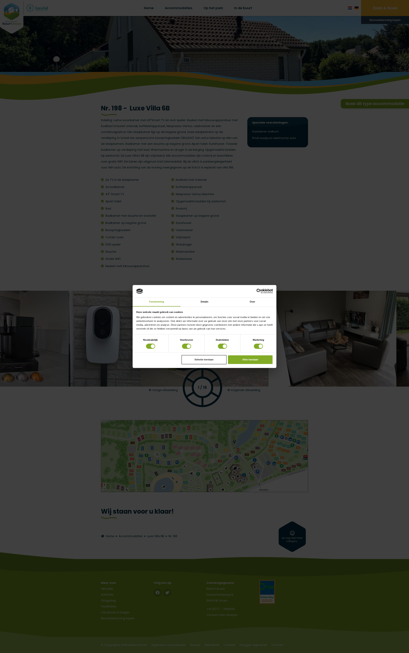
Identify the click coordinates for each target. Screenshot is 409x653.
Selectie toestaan (203, 359)
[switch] (186, 346)
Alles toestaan (250, 359)
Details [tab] (204, 301)
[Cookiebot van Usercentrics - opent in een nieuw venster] (259, 291)
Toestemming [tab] (156, 301)
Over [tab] (252, 301)
